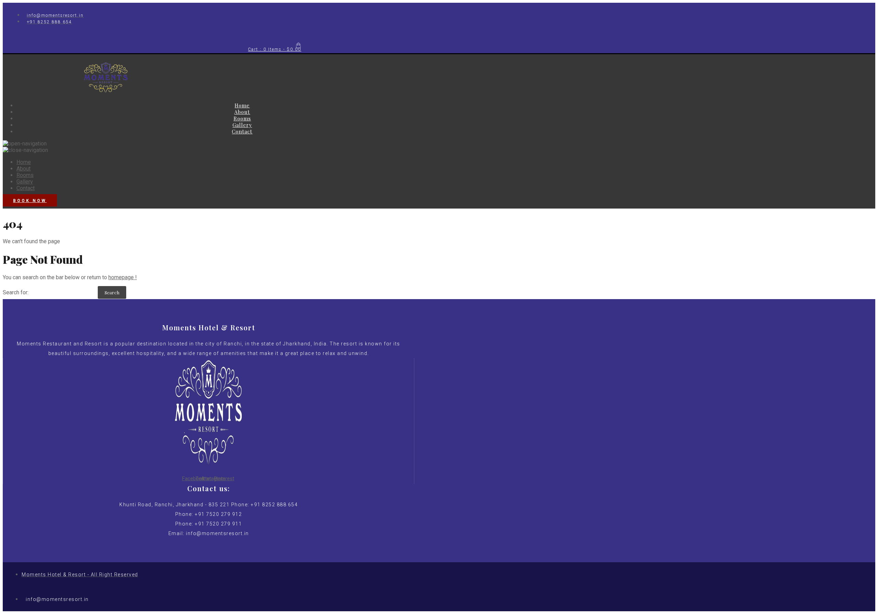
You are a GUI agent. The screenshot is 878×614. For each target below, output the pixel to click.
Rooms (242, 118)
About (242, 111)
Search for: (15, 292)
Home (242, 105)
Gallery (242, 124)
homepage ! (122, 277)
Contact (242, 131)
